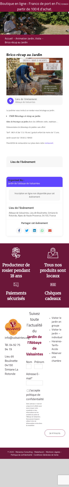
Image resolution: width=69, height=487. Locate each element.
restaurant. (49, 142)
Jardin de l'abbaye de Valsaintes (24, 183)
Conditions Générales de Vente (46, 454)
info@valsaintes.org (17, 337)
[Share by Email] (50, 230)
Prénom (39, 362)
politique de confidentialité (35, 396)
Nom (29, 362)
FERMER (64, 4)
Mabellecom (39, 451)
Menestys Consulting (24, 451)
